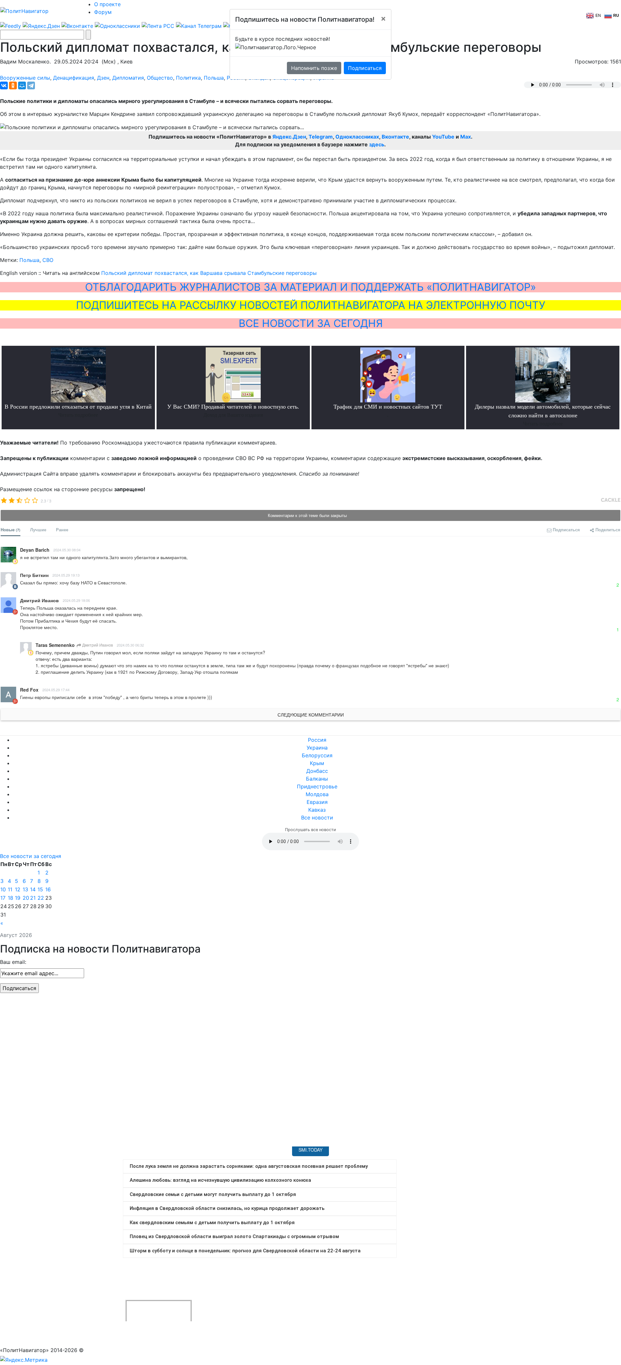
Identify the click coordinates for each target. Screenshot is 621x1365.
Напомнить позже (314, 68)
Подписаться (365, 68)
